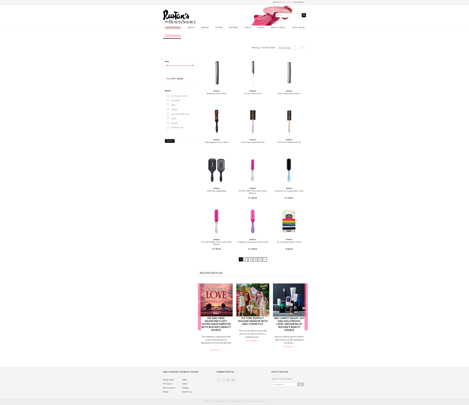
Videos (247, 28)
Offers (218, 28)
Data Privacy (187, 392)
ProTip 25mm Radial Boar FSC (253, 142)
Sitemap (185, 388)
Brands (205, 28)
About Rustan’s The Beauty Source (180, 372)
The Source (167, 384)
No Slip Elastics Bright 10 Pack (289, 242)
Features (233, 28)
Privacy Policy (259, 401)
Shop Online (298, 28)
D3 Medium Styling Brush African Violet (252, 242)
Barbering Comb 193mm (216, 93)
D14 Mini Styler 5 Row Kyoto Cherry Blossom (253, 192)
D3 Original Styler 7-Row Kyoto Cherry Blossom (216, 243)
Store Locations (169, 388)
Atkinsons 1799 (177, 128)
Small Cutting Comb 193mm (289, 93)
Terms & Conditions (247, 401)
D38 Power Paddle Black (216, 191)
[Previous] (199, 306)
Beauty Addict (278, 28)
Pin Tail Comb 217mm (252, 93)
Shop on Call (173, 28)
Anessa (174, 119)
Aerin (173, 105)
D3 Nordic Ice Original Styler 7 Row (289, 191)
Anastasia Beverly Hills (180, 114)
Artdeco (174, 123)
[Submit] (304, 15)
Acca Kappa (175, 101)
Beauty (191, 28)
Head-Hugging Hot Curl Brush (216, 142)
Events (261, 28)
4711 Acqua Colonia (179, 96)
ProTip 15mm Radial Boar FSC (289, 142)
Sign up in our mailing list (282, 379)
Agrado (174, 110)
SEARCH (170, 141)
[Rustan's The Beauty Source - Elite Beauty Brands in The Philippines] (190, 16)
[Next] (306, 306)
